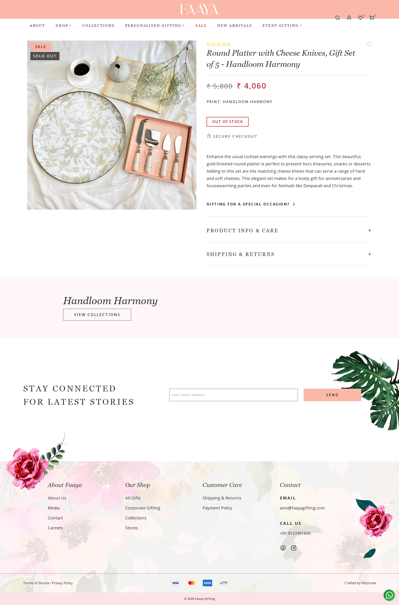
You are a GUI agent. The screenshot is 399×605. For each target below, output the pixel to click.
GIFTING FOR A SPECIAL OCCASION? (249, 204)
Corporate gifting (142, 508)
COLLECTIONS (98, 25)
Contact (55, 518)
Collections (136, 518)
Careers (55, 528)
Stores (131, 528)
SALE (201, 25)
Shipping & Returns (222, 498)
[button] (219, 44)
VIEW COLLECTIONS (97, 314)
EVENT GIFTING (280, 25)
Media (54, 508)
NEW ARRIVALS (234, 25)
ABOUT (37, 25)
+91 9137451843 (295, 533)
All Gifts (133, 498)
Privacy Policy (62, 583)
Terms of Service (36, 583)
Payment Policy (217, 508)
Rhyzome (369, 583)
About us (57, 498)
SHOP (62, 25)
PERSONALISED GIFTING (153, 25)
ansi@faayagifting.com (302, 508)
